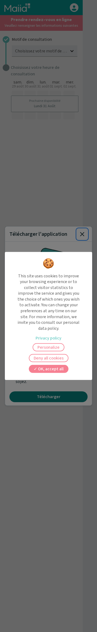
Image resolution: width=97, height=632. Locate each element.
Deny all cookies (49, 358)
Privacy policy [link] (48, 338)
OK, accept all (50, 369)
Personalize (48, 347)
